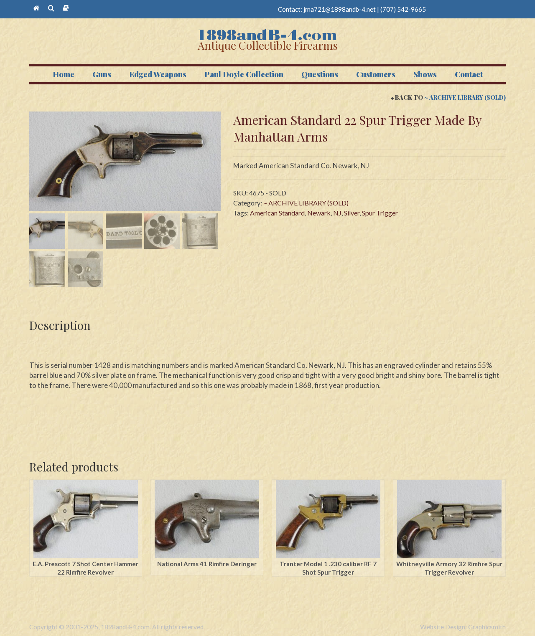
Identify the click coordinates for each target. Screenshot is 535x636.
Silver (351, 213)
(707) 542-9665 (403, 9)
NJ (337, 213)
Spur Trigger (380, 213)
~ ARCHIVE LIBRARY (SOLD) (465, 97)
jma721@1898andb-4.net (339, 9)
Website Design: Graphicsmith (463, 627)
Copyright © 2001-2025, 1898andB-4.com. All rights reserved (116, 627)
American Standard (277, 213)
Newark (319, 213)
